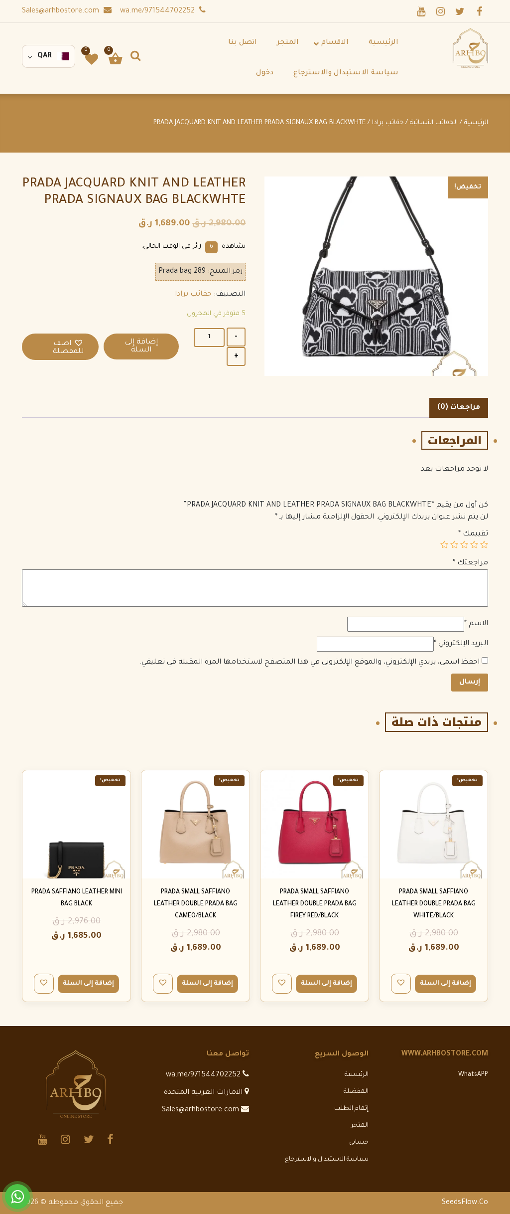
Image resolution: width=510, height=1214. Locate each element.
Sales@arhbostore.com (61, 11)
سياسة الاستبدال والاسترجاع (327, 1159)
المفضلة (356, 1091)
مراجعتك (470, 563)
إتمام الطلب (351, 1108)
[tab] (458, 408)
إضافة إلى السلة (141, 346)
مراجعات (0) (458, 408)
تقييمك (473, 534)
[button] (60, 347)
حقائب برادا (387, 123)
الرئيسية (476, 123)
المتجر (360, 1125)
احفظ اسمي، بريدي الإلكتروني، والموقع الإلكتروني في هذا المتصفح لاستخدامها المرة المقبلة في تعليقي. (309, 663)
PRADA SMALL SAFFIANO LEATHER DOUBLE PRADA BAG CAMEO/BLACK (196, 904)
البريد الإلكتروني (461, 644)
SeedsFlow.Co (465, 1203)
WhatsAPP (473, 1074)
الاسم (476, 624)
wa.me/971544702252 (158, 11)
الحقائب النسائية (434, 123)
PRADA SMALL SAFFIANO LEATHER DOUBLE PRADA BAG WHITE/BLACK (434, 904)
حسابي (359, 1142)
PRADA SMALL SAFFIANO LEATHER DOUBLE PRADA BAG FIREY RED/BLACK (315, 904)
